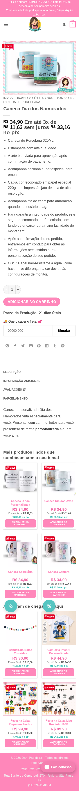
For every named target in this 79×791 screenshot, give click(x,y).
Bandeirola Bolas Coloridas (20, 651)
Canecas (64, 98)
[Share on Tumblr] (54, 346)
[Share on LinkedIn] (46, 346)
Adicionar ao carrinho (32, 302)
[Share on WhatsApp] (7, 346)
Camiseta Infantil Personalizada (58, 651)
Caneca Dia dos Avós (58, 501)
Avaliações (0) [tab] (15, 389)
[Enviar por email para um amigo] (31, 346)
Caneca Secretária (20, 571)
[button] (6, 24)
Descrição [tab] (12, 372)
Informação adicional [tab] (21, 381)
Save (9, 46)
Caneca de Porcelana (21, 102)
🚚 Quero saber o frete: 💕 (22, 321)
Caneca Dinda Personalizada (20, 502)
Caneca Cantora (58, 571)
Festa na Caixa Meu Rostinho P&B (59, 722)
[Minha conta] (64, 24)
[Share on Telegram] (62, 346)
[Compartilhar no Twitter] (23, 346)
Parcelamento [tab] (15, 398)
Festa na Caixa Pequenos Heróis (20, 722)
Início (8, 98)
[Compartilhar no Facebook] (15, 346)
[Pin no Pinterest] (39, 346)
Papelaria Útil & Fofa (35, 98)
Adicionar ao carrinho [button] (20, 523)
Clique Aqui (64, 10)
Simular (64, 330)
